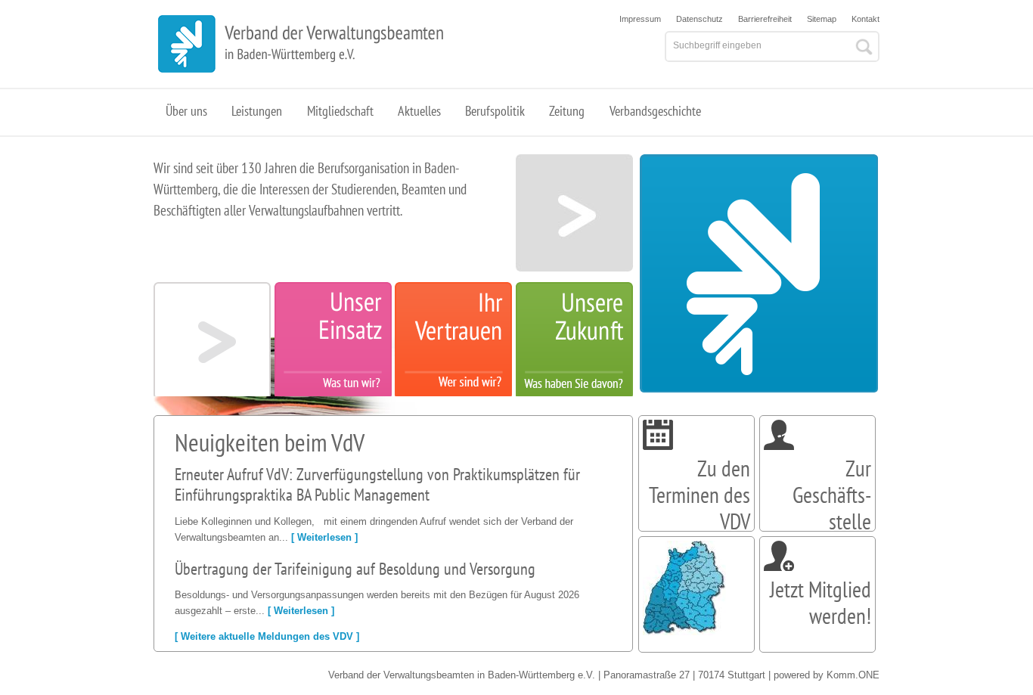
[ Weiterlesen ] (324, 537)
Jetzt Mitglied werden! (820, 602)
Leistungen (256, 110)
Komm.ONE (853, 675)
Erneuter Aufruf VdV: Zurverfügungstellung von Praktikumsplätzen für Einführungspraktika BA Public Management (377, 485)
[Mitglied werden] (779, 567)
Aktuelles (419, 110)
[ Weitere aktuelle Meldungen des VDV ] (267, 636)
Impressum (640, 18)
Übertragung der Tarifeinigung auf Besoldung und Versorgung (355, 568)
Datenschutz (699, 18)
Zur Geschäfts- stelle (832, 494)
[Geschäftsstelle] (779, 446)
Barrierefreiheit (765, 18)
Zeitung (567, 110)
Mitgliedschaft (340, 110)
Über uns (186, 110)
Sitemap (821, 18)
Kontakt (865, 18)
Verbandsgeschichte (655, 110)
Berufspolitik (495, 110)
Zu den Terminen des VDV (699, 494)
